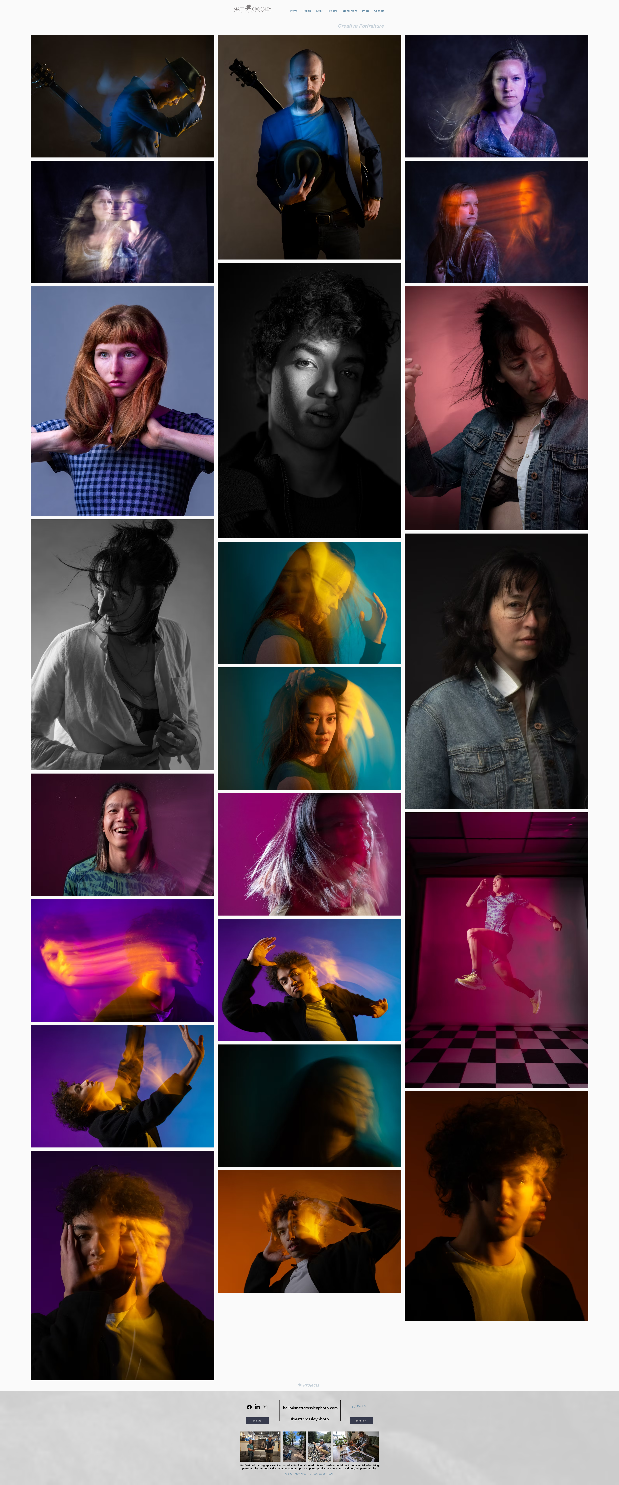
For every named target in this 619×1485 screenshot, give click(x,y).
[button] (363, 1406)
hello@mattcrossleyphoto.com (310, 1408)
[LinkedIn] (257, 1407)
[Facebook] (249, 1407)
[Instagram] (265, 1407)
